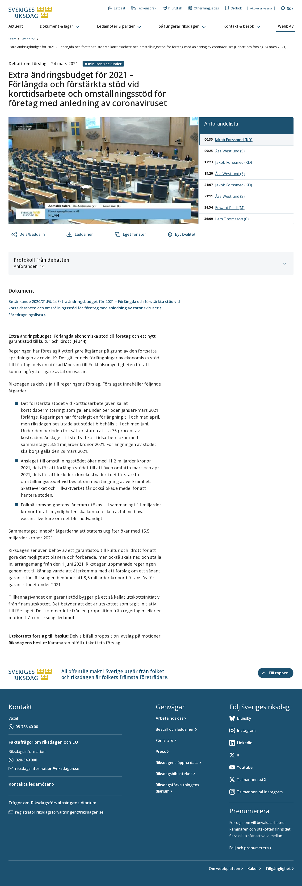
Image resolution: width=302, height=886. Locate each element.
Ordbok (236, 8)
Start (12, 39)
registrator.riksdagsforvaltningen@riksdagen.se (59, 812)
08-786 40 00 (27, 726)
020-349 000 (26, 760)
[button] (60, 26)
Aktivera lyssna (261, 8)
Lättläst (119, 8)
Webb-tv (28, 39)
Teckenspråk (146, 8)
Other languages (206, 8)
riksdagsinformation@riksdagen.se (47, 768)
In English (175, 8)
